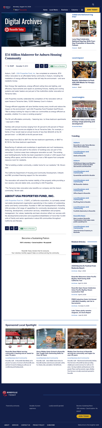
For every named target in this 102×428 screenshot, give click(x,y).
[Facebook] (37, 66)
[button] (93, 4)
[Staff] (6, 66)
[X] (42, 66)
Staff (12, 66)
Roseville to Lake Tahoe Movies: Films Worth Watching (84, 146)
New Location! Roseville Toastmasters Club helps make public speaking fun (84, 220)
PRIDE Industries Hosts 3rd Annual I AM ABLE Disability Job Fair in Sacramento (84, 301)
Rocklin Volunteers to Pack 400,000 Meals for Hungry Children (83, 82)
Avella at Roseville (80, 155)
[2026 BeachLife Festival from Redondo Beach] (84, 254)
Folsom (74, 48)
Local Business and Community (81, 152)
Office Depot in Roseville (82, 193)
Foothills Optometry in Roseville (84, 211)
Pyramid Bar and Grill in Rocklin (84, 175)
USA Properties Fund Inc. (14, 200)
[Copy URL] (46, 66)
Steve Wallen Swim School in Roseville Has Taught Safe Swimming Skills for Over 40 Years (50, 353)
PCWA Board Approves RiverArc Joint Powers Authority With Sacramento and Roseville (84, 164)
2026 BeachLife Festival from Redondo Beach (84, 267)
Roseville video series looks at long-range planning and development (83, 122)
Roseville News (77, 126)
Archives (74, 271)
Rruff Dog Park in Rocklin (82, 202)
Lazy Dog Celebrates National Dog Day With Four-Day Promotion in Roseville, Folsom (84, 42)
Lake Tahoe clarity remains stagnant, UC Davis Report (81, 311)
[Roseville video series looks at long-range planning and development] (84, 108)
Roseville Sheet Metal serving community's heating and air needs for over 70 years (19, 353)
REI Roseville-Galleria (81, 184)
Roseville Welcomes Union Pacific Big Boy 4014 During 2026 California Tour (84, 278)
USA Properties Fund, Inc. (26, 73)
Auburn (74, 87)
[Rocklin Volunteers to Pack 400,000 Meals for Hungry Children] (84, 69)
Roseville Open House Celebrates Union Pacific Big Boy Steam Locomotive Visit (84, 290)
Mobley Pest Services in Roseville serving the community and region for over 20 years (81, 353)
